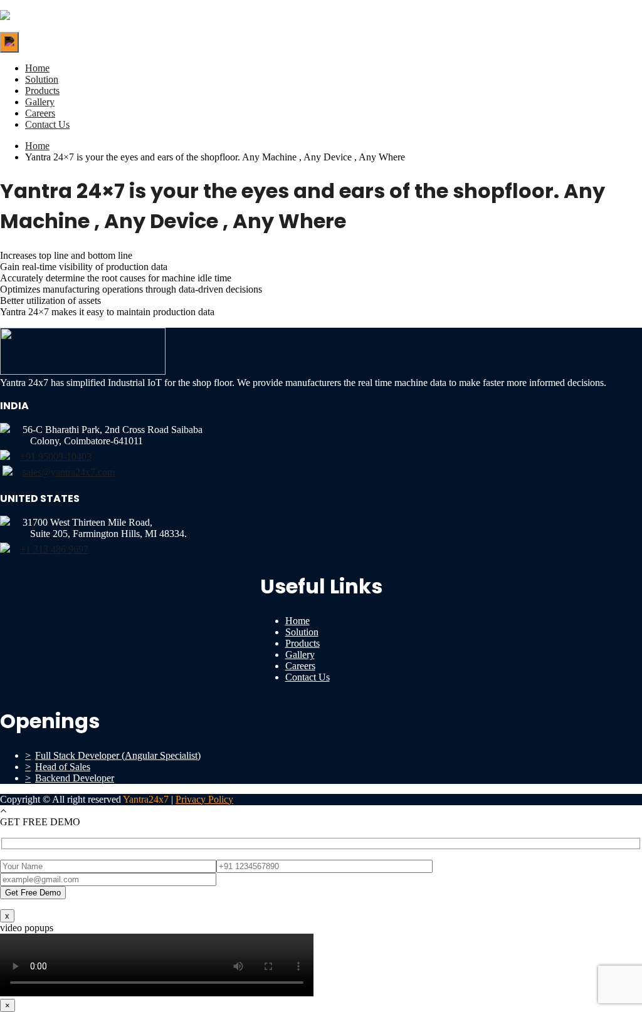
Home (37, 68)
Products (42, 90)
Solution (41, 79)
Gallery (40, 102)
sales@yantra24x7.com (69, 472)
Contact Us (47, 124)
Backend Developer (74, 778)
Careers (40, 113)
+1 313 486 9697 (54, 549)
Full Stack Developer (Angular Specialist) (118, 755)
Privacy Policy (204, 799)
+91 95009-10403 (56, 456)
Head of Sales (62, 766)
